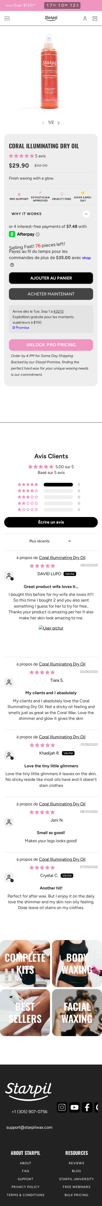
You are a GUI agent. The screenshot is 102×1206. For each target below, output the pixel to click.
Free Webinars (76, 1187)
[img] (42, 565)
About (25, 1163)
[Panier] (95, 18)
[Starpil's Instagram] (62, 1107)
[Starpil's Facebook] (87, 1107)
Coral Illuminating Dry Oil (62, 557)
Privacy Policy (25, 1187)
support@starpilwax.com (29, 1127)
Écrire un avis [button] (51, 522)
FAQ (25, 1171)
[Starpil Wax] (51, 18)
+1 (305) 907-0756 (29, 1111)
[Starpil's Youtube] (74, 1107)
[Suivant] (58, 123)
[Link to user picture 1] (51, 637)
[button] (22, 155)
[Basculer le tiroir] (7, 18)
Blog (76, 1171)
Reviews (76, 1163)
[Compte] (85, 18)
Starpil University (76, 1179)
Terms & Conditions (25, 1195)
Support (25, 1179)
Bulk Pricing (76, 1195)
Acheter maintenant (51, 294)
